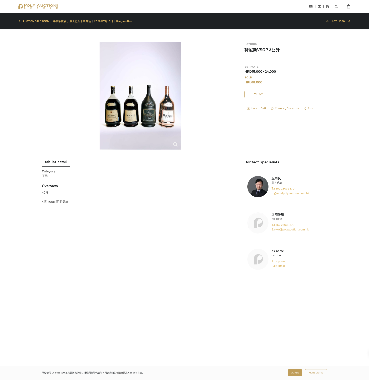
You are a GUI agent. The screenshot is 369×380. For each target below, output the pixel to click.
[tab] (56, 161)
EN (311, 6)
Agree (295, 372)
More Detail (316, 372)
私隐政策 (120, 372)
